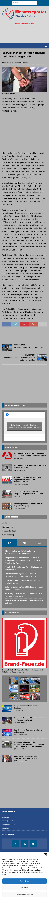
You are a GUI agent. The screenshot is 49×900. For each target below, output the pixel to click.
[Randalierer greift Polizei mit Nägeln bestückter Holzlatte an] (35, 688)
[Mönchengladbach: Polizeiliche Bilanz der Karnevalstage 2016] (13, 688)
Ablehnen (24, 888)
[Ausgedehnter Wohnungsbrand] (24, 696)
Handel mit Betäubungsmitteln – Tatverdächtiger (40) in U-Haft (26, 757)
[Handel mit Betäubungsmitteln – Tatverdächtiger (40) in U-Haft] (7, 758)
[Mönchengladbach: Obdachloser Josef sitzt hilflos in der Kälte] (7, 467)
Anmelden (6, 523)
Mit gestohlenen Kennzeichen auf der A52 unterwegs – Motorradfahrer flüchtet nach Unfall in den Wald (22, 560)
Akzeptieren (24, 881)
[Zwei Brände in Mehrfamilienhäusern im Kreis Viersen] (7, 732)
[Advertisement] (25, 34)
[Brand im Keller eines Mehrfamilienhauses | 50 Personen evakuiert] (7, 720)
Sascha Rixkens (22, 63)
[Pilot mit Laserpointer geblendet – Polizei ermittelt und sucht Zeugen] (35, 680)
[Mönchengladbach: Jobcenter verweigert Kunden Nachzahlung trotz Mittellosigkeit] (7, 455)
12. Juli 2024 (8, 63)
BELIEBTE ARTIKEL (12, 447)
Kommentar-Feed (9, 531)
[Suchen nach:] (24, 3)
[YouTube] (24, 843)
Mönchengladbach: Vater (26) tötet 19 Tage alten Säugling (28, 504)
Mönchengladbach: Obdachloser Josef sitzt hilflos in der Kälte (30, 466)
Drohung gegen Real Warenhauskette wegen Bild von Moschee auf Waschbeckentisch (28, 479)
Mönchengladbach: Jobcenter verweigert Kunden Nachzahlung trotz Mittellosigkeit (30, 454)
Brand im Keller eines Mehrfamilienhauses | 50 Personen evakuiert (30, 719)
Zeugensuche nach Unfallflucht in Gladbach (26, 706)
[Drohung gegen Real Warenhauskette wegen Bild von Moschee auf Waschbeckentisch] (7, 480)
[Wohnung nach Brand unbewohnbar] (24, 688)
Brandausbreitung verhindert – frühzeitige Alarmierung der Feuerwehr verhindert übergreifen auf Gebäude (29, 744)
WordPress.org (8, 535)
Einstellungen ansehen (24, 894)
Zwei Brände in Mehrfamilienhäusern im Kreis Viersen (29, 731)
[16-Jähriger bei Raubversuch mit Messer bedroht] (24, 680)
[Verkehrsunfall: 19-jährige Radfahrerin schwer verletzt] (13, 696)
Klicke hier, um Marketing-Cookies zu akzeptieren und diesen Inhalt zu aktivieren (24, 426)
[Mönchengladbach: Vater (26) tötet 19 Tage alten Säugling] (7, 506)
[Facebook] (15, 843)
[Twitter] (33, 843)
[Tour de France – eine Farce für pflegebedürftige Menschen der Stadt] (7, 494)
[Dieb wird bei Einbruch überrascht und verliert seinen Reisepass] (35, 696)
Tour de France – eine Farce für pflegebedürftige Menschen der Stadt (28, 492)
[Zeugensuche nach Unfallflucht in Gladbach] (7, 708)
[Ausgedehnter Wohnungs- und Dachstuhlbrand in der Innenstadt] (13, 680)
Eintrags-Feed (7, 527)
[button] (45, 854)
